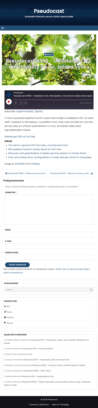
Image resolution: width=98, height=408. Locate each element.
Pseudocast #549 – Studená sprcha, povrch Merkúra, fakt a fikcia (28, 173)
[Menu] (2, 28)
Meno (8, 230)
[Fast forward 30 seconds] (28, 103)
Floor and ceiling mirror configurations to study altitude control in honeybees (49, 157)
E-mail (8, 241)
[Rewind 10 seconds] (16, 103)
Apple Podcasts (24, 111)
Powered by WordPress (39, 404)
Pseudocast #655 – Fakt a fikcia (37, 371)
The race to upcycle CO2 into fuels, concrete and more (38, 145)
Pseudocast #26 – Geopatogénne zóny (37, 376)
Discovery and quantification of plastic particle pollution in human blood (47, 153)
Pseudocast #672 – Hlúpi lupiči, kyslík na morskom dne (46, 360)
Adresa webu (11, 252)
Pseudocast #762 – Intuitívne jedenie (37, 348)
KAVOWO (20, 163)
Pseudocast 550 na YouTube (19, 136)
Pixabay (36, 163)
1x (21, 103)
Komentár (11, 192)
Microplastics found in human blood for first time (34, 149)
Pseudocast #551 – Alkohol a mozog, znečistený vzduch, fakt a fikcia (71, 173)
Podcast (49, 54)
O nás (29, 354)
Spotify (39, 111)
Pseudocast (49, 11)
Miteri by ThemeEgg (60, 404)
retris (8, 376)
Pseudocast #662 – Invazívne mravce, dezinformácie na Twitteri (58, 365)
